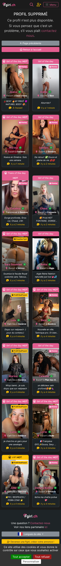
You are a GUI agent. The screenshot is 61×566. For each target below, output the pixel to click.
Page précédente (31, 43)
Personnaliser (31, 561)
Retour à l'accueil (31, 49)
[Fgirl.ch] (9, 4)
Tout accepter (21, 556)
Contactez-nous (40, 523)
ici (46, 527)
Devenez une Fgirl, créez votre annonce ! (32, 541)
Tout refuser (42, 556)
